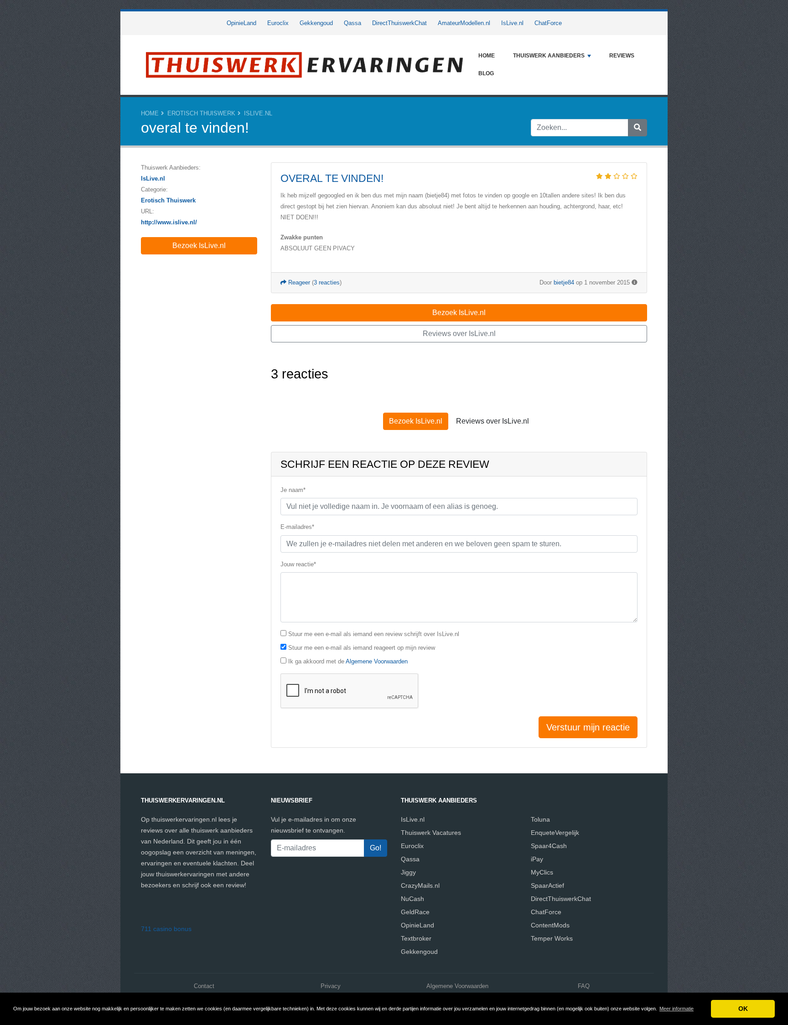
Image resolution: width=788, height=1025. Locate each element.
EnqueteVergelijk (555, 832)
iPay (537, 859)
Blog (486, 73)
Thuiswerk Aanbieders (549, 55)
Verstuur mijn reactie (588, 727)
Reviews (621, 55)
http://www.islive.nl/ (169, 222)
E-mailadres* (297, 526)
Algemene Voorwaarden (377, 661)
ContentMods (550, 925)
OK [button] (743, 1008)
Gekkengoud (316, 23)
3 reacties (327, 282)
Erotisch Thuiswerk (201, 113)
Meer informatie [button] (676, 1008)
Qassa (352, 23)
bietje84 (564, 282)
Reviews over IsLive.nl (459, 333)
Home (486, 55)
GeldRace (415, 912)
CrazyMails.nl (420, 885)
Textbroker (416, 938)
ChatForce (548, 23)
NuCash (412, 898)
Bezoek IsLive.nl (199, 245)
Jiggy (408, 872)
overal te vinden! (332, 178)
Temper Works (552, 938)
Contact (204, 986)
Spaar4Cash (549, 845)
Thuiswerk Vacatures (431, 832)
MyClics (542, 872)
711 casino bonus (166, 928)
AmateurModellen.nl (464, 23)
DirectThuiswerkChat (399, 23)
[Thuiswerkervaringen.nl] (305, 65)
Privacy (331, 986)
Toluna (540, 819)
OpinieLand (241, 23)
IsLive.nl (512, 23)
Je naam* (293, 490)
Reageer (298, 282)
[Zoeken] (637, 127)
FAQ (584, 986)
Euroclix (278, 23)
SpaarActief (547, 885)
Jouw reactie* (298, 564)
